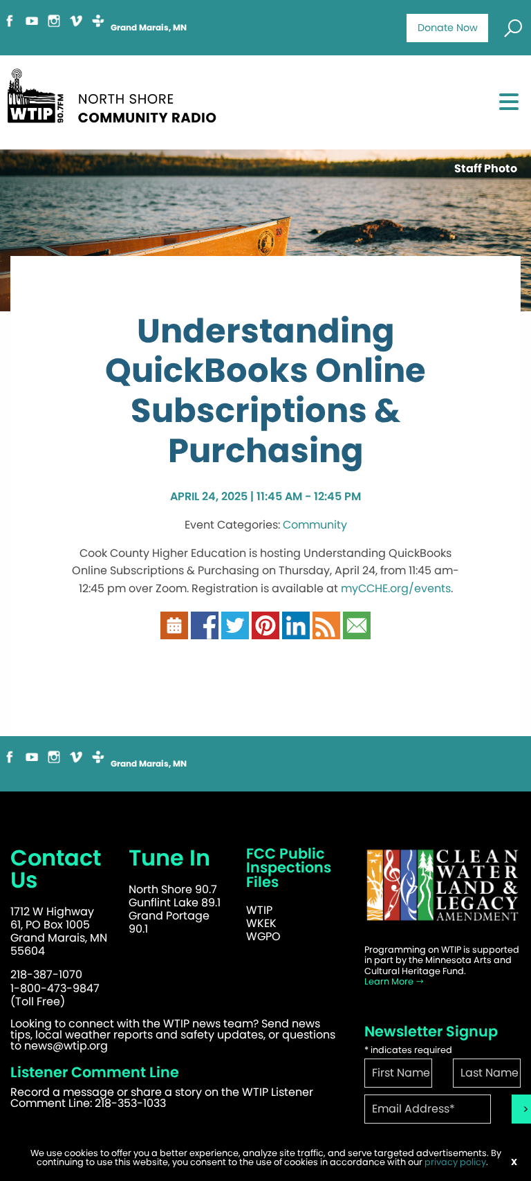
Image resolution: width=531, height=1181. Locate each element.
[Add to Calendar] (174, 631)
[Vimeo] (76, 27)
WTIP (259, 910)
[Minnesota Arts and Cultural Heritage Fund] (442, 892)
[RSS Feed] (326, 631)
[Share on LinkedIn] (296, 631)
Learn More (390, 981)
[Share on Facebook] (204, 631)
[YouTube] (31, 27)
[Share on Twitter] (235, 631)
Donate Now (448, 28)
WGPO (263, 936)
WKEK (261, 923)
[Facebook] (9, 27)
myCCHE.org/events (396, 588)
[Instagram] (54, 27)
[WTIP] (116, 101)
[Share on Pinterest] (265, 631)
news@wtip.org (66, 1046)
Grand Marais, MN (149, 28)
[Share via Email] (357, 631)
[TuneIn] (98, 27)
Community (315, 525)
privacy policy (455, 1162)
